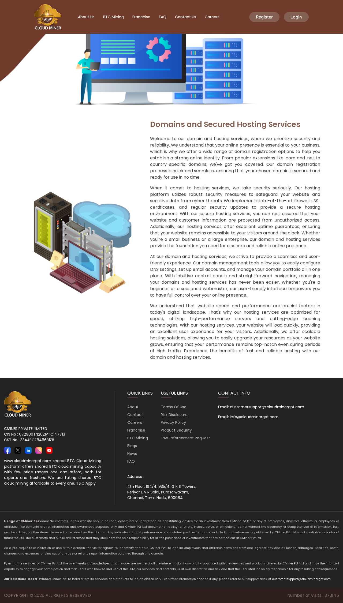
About (133, 407)
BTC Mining (113, 17)
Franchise (141, 17)
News (132, 453)
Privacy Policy (173, 422)
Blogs (132, 445)
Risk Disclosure (174, 414)
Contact (135, 414)
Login (296, 17)
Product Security (176, 430)
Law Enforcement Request (185, 438)
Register (264, 17)
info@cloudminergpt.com (254, 417)
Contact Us (185, 17)
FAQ (162, 17)
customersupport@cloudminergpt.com (267, 407)
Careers (212, 17)
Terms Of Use (174, 407)
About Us (86, 17)
